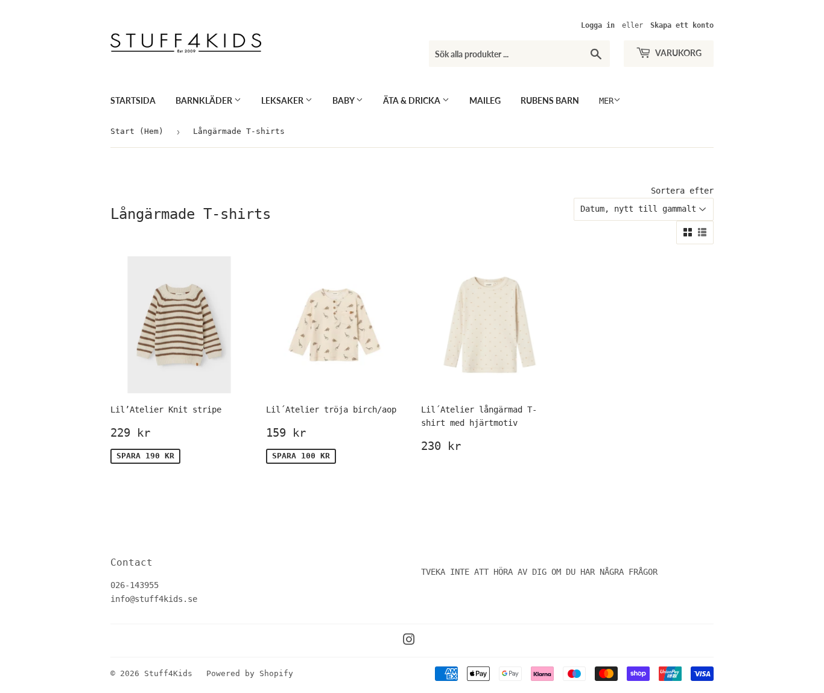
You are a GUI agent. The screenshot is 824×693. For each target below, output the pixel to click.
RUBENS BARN (550, 100)
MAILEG (485, 100)
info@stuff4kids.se (153, 599)
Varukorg (678, 53)
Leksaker (283, 100)
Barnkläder (205, 100)
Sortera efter (682, 190)
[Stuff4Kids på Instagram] (409, 641)
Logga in (598, 25)
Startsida (133, 100)
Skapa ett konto (682, 25)
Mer (606, 101)
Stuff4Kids (168, 673)
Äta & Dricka (412, 100)
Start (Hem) (136, 131)
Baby (344, 100)
